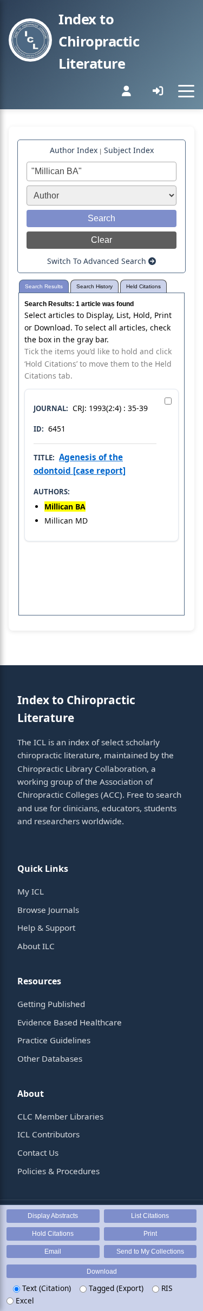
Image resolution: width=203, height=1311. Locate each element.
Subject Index (129, 150)
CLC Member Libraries (60, 1116)
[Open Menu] (186, 91)
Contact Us (37, 1152)
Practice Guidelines (53, 1040)
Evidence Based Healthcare (69, 1022)
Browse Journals (48, 909)
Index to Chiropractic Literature (98, 41)
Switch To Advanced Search (97, 261)
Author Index (73, 150)
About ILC (36, 946)
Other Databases (49, 1058)
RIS (165, 1288)
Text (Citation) (45, 1288)
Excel (24, 1300)
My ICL (30, 891)
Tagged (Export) (115, 1288)
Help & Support (46, 927)
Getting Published (51, 1003)
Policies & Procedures (58, 1171)
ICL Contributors (48, 1134)
